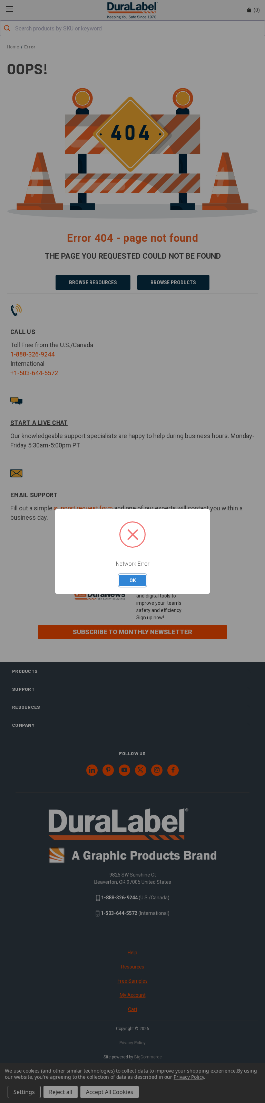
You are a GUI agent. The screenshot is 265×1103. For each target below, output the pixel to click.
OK (132, 580)
